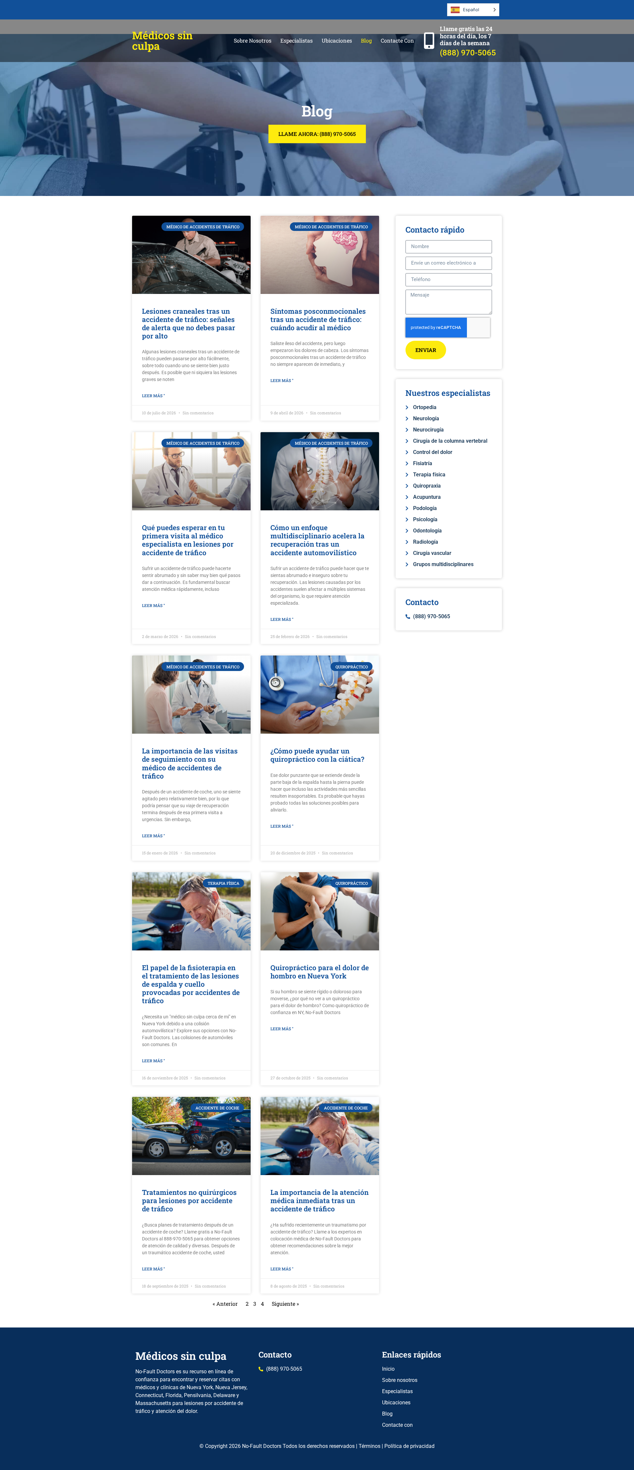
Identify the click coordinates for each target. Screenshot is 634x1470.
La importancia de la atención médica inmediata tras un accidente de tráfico (319, 1200)
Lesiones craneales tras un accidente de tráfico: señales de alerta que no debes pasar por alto (188, 323)
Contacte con (397, 40)
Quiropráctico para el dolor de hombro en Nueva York (319, 971)
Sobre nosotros (252, 40)
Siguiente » (285, 1303)
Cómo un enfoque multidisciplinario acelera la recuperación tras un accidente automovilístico (317, 540)
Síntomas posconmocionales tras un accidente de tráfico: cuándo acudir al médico (318, 319)
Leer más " (153, 395)
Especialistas (296, 40)
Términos (369, 1446)
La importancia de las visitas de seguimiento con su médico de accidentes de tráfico (190, 763)
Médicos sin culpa (162, 40)
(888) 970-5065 (468, 52)
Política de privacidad (409, 1446)
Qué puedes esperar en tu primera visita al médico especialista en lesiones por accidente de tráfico (187, 540)
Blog (366, 40)
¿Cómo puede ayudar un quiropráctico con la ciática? (317, 755)
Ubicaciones (337, 40)
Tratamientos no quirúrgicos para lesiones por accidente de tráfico (189, 1200)
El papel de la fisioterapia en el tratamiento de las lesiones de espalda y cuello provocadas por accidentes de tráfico (191, 984)
